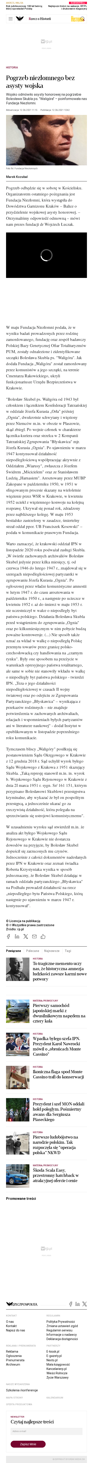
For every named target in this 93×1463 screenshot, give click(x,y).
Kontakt (11, 1326)
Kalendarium (54, 1397)
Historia (12, 67)
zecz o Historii (40, 19)
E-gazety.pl (54, 1356)
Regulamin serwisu (59, 1330)
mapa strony (14, 1397)
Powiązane (13, 951)
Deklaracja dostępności (62, 1339)
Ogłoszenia (14, 1356)
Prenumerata (15, 1360)
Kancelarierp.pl (56, 1369)
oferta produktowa (19, 1404)
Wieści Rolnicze (56, 1373)
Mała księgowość (58, 1364)
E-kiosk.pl (52, 1351)
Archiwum (13, 1364)
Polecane (32, 951)
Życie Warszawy (57, 1377)
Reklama (12, 1351)
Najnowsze (51, 951)
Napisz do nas (15, 1330)
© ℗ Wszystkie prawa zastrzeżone (30, 925)
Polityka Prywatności (60, 1321)
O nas (10, 1321)
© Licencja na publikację (23, 921)
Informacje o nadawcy (61, 1334)
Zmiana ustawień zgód (62, 1326)
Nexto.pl (52, 1360)
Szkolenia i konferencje (22, 1390)
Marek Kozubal (17, 177)
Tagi (68, 951)
